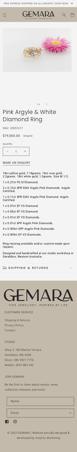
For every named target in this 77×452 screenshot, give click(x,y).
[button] (5, 15)
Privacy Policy (14, 325)
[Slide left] (30, 104)
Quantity (7, 143)
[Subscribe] (70, 413)
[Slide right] (47, 104)
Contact (10, 330)
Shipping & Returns (17, 320)
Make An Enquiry (16, 162)
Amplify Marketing (47, 438)
